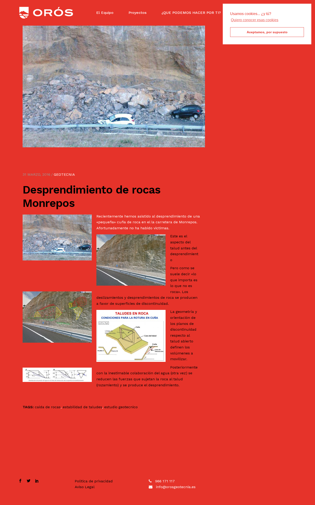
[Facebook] (21, 481)
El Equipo (104, 12)
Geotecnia (64, 174)
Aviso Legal (85, 487)
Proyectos (137, 12)
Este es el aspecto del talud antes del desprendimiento (184, 248)
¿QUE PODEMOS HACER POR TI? (191, 12)
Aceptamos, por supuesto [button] (267, 32)
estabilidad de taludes (82, 407)
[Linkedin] (36, 481)
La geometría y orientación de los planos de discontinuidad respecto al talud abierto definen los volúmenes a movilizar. (183, 335)
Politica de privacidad (94, 481)
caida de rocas (48, 407)
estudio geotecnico (121, 407)
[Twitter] (28, 481)
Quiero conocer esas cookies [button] (254, 20)
